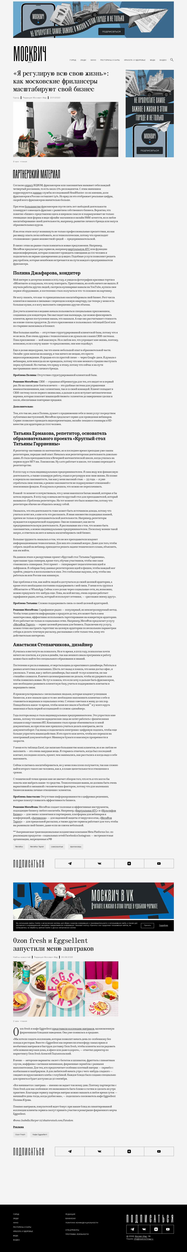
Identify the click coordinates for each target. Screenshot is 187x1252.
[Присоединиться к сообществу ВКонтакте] (100, 863)
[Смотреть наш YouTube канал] (159, 863)
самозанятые (57, 847)
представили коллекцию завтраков (73, 1028)
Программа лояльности (77, 1234)
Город (16, 98)
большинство (33, 206)
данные (37, 192)
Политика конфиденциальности (81, 1223)
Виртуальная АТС (86, 810)
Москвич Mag (141, 1236)
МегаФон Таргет (37, 847)
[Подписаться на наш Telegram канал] (70, 863)
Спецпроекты (72, 1230)
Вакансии (70, 1218)
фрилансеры (75, 847)
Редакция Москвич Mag (34, 98)
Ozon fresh (20, 1135)
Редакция (70, 1214)
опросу (29, 185)
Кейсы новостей (22, 957)
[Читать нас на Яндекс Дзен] (129, 863)
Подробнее (163, 925)
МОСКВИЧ (30, 53)
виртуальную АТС (79, 249)
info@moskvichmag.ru (143, 1239)
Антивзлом (39, 818)
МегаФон (19, 847)
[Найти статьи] (172, 60)
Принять (147, 925)
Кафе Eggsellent (40, 1135)
